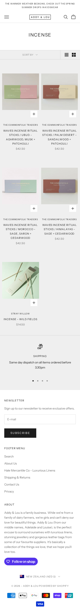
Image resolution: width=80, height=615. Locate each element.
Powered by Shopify (54, 585)
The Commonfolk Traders (20, 125)
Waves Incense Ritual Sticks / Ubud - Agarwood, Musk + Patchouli (20, 137)
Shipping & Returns (17, 477)
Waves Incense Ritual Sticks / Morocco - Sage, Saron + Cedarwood (20, 231)
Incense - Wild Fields (20, 319)
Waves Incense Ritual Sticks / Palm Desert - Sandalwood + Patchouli (59, 137)
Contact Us (11, 484)
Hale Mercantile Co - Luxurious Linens (29, 470)
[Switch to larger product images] (66, 54)
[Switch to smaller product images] (74, 54)
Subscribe (20, 433)
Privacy (9, 491)
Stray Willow (20, 313)
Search (9, 456)
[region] (40, 358)
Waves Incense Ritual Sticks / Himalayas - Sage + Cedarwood (59, 229)
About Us (10, 463)
